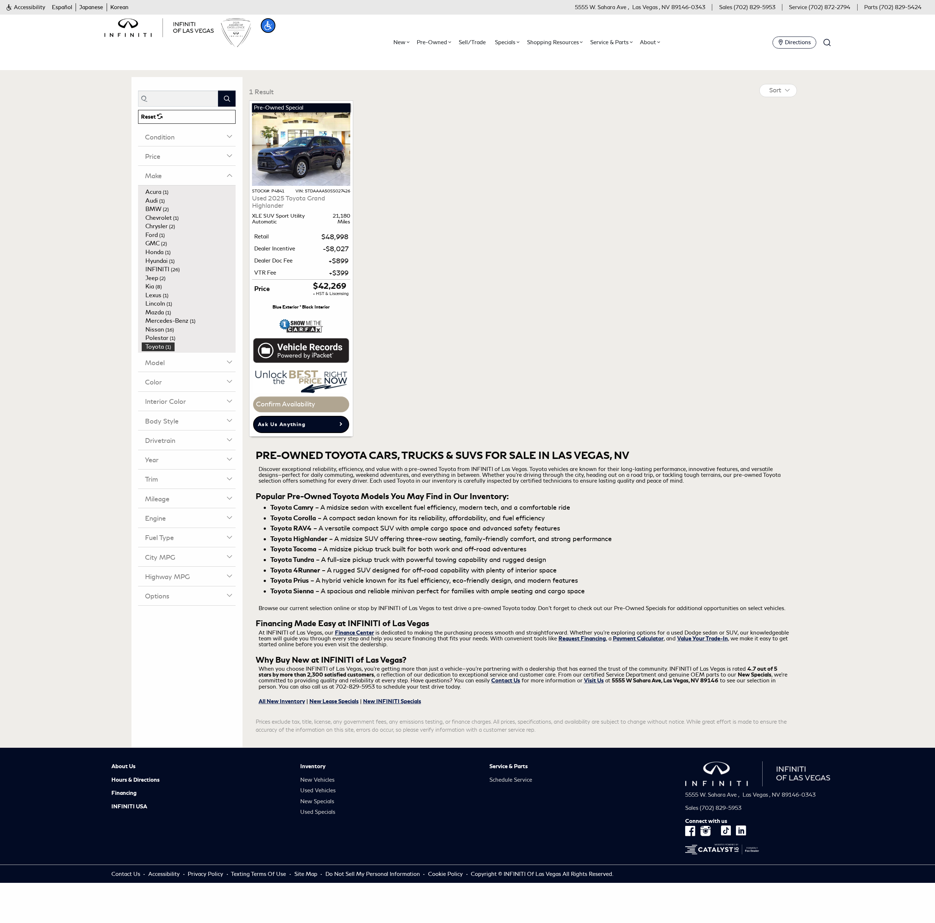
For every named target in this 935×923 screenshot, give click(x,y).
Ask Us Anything (281, 424)
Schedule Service (510, 780)
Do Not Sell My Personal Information (373, 874)
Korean (119, 7)
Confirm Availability (285, 404)
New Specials (317, 801)
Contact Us (505, 680)
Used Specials (317, 812)
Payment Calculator (638, 638)
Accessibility (164, 874)
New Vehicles (317, 780)
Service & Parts (508, 766)
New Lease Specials (334, 701)
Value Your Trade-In (702, 638)
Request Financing (582, 638)
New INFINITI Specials (392, 701)
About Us (123, 766)
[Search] (227, 98)
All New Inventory (282, 701)
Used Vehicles (318, 790)
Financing (124, 793)
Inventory (312, 766)
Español (62, 7)
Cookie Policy (446, 874)
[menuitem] (189, 192)
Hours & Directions (135, 780)
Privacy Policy (205, 874)
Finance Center (354, 632)
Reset (149, 117)
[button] (26, 7)
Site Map (305, 874)
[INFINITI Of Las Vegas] (159, 26)
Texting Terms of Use (258, 874)
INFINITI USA (129, 806)
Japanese (91, 7)
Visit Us (594, 680)
